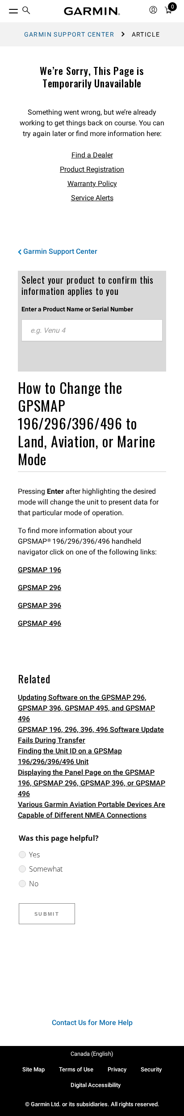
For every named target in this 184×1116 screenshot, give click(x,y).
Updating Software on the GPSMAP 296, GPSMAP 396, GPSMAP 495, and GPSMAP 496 (86, 708)
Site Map (33, 1069)
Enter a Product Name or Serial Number (77, 309)
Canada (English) (92, 1053)
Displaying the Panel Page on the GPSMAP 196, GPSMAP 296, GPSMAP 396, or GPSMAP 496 (91, 783)
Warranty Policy (92, 183)
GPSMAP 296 (39, 587)
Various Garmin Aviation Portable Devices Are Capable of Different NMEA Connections (91, 809)
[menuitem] (26, 11)
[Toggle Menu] (5, 9)
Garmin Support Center (69, 34)
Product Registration (92, 169)
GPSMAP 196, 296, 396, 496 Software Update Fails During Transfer (91, 734)
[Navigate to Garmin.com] (92, 11)
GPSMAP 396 (39, 605)
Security (151, 1069)
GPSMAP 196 (39, 570)
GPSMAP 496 (39, 623)
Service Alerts (92, 198)
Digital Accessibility (96, 1085)
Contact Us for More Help (92, 1022)
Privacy (117, 1069)
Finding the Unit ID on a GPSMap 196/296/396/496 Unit (70, 756)
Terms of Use (76, 1069)
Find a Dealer (92, 155)
